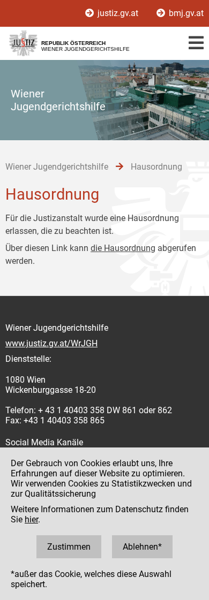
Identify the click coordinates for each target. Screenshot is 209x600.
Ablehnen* (142, 547)
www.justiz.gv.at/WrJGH (51, 343)
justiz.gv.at (117, 13)
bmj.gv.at (185, 13)
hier (31, 519)
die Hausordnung (123, 248)
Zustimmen (69, 547)
